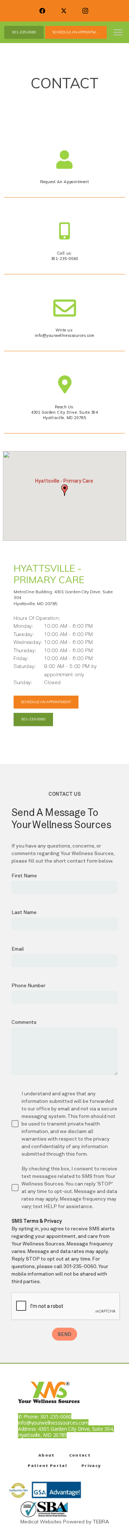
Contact (80, 1455)
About (46, 1455)
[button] (118, 33)
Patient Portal (47, 1466)
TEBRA (101, 1521)
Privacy (91, 1466)
